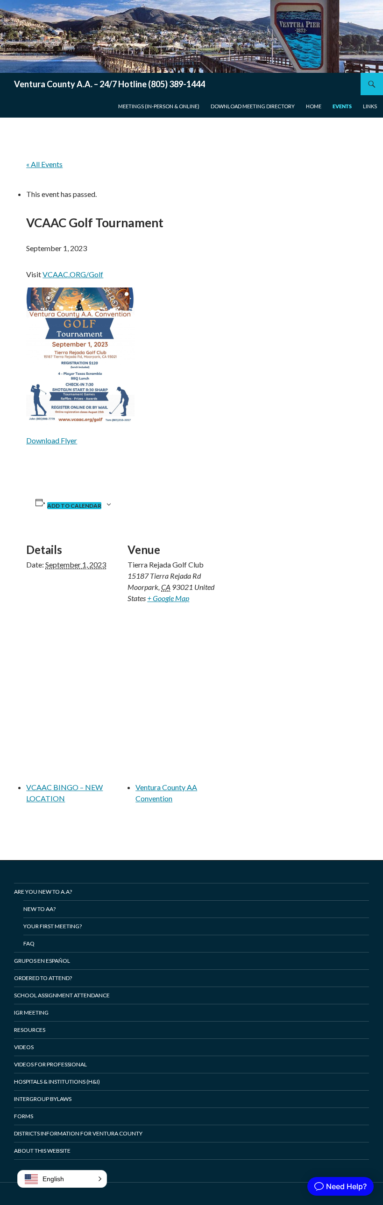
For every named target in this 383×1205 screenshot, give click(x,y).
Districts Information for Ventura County (78, 1133)
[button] (62, 1178)
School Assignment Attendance (62, 995)
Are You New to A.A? (43, 891)
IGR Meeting (31, 1012)
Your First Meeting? (52, 926)
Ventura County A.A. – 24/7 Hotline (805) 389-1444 (109, 84)
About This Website (42, 1150)
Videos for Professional (50, 1064)
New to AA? (39, 908)
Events (342, 106)
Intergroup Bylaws (42, 1098)
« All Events (44, 164)
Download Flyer (51, 440)
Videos (24, 1047)
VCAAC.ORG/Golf (73, 274)
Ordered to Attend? (43, 977)
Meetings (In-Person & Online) (158, 106)
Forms (23, 1116)
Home (313, 106)
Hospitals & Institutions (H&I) (57, 1081)
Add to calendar (74, 505)
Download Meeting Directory (253, 106)
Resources (29, 1029)
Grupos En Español (42, 960)
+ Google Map (168, 598)
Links (370, 106)
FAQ (29, 943)
